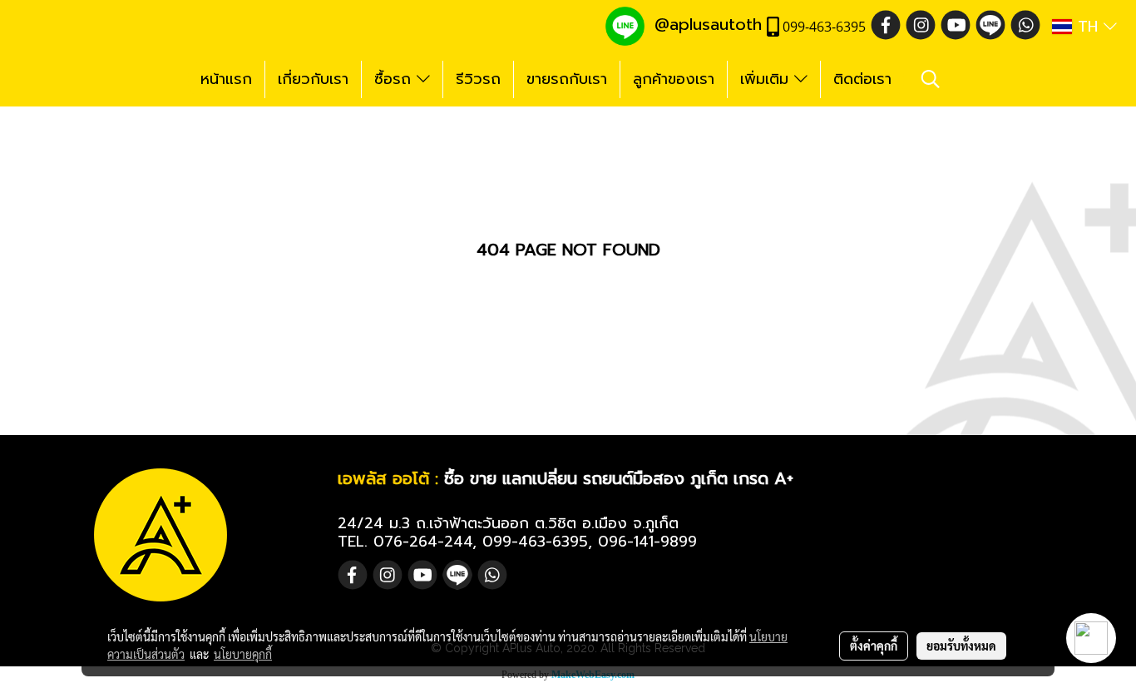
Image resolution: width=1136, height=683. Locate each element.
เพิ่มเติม (767, 79)
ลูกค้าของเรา (673, 79)
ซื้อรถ (395, 79)
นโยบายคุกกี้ (243, 653)
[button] (930, 79)
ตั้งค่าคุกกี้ (873, 645)
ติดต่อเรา (862, 79)
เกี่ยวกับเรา (313, 79)
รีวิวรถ (478, 79)
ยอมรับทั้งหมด (961, 645)
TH (1088, 26)
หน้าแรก (226, 79)
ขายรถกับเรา (566, 79)
